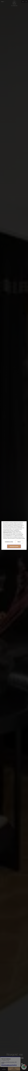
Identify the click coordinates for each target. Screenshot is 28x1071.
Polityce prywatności (7, 531)
